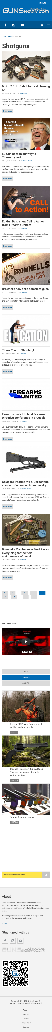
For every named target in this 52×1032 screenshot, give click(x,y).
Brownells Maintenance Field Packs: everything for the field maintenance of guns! (26, 553)
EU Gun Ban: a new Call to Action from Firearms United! (23, 223)
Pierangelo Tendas (26, 161)
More (4, 923)
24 (5, 597)
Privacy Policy (26, 1023)
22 (33, 593)
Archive (25, 683)
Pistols (14, 780)
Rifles (13, 732)
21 (25, 593)
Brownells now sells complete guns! (25, 289)
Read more (7, 111)
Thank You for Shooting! (18, 350)
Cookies (26, 1027)
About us (26, 1010)
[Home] (26, 10)
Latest (26, 671)
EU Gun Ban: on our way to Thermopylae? (19, 155)
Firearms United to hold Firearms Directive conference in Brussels (23, 416)
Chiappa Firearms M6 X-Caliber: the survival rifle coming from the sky (25, 483)
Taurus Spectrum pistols (22, 817)
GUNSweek (23, 93)
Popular (31, 677)
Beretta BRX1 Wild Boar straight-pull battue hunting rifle (26, 726)
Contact (26, 1014)
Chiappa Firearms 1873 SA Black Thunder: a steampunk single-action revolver (26, 772)
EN (44, 2)
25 (14, 597)
